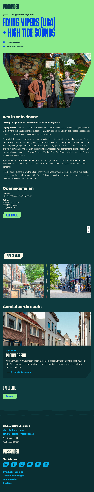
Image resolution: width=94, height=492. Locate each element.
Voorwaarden (10, 479)
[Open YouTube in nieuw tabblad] (30, 464)
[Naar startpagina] (11, 6)
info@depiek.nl (9, 208)
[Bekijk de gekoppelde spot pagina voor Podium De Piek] (47, 47)
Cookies (7, 483)
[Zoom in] (88, 228)
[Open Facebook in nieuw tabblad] (14, 464)
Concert (10, 396)
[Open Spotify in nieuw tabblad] (38, 464)
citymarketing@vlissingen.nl (18, 434)
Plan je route (13, 255)
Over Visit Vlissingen (13, 476)
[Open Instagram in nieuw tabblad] (22, 464)
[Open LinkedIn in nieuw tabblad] (6, 464)
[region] (47, 242)
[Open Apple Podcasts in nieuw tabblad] (46, 464)
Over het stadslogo (13, 472)
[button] (89, 6)
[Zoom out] (88, 231)
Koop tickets (12, 215)
